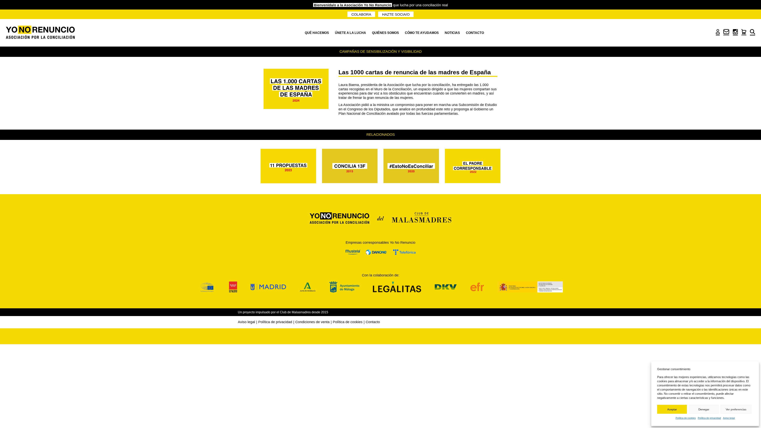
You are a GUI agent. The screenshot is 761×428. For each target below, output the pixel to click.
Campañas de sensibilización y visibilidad (380, 52)
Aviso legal (729, 418)
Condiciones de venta (312, 322)
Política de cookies (686, 418)
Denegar (703, 409)
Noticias (452, 32)
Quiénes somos (385, 32)
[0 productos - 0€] (743, 34)
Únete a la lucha (350, 32)
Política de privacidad (709, 418)
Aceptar (672, 409)
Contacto (475, 32)
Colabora (361, 14)
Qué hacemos (317, 32)
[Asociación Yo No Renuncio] (40, 33)
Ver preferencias (736, 409)
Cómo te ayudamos (422, 32)
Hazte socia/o (396, 14)
